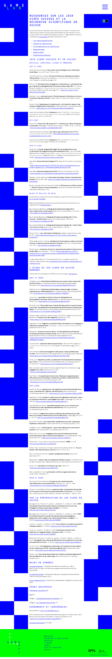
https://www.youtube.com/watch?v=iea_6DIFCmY (45, 619)
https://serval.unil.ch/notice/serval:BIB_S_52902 (45, 311)
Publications (73, 274)
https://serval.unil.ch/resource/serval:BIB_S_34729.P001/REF (49, 356)
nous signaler (43, 37)
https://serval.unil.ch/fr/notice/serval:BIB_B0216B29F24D (48, 485)
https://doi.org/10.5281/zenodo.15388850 (48, 520)
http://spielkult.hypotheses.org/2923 (41, 229)
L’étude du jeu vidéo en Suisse (42, 43)
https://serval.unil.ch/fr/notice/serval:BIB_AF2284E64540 (54, 108)
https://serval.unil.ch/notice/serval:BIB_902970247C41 (58, 285)
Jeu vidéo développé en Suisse (45, 602)
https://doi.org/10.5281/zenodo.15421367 (64, 526)
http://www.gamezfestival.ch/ (49, 611)
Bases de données (38, 49)
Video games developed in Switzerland (48, 598)
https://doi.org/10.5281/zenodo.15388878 (42, 534)
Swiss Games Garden (35, 566)
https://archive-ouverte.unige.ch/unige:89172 (56, 438)
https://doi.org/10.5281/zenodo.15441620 (42, 510)
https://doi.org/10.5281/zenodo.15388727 (68, 542)
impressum (105, 655)
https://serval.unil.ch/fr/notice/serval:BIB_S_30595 (65, 393)
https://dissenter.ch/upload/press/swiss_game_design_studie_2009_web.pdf (54, 173)
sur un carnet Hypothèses (37, 199)
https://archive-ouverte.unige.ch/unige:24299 (49, 157)
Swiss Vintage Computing (37, 580)
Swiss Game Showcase (36, 574)
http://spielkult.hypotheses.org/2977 (41, 213)
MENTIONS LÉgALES (95, 655)
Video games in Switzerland (37, 590)
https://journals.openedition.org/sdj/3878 (43, 372)
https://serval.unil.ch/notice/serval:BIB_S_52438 (53, 301)
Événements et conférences (41, 55)
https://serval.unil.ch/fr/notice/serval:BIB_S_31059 (46, 382)
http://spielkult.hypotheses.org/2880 (49, 245)
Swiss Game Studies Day (37, 623)
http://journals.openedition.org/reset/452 (43, 444)
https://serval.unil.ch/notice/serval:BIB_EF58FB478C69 (47, 319)
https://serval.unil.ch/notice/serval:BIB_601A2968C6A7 (51, 293)
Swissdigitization (45, 205)
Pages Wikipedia (38, 52)
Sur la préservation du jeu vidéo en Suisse (46, 46)
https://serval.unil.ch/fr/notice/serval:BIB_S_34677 (56, 364)
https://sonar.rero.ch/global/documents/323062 (50, 550)
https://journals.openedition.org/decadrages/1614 (51, 401)
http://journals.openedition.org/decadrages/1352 (52, 417)
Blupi (31, 594)
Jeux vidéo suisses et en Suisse (42, 40)
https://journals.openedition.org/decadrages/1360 (46, 128)
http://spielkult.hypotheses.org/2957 (41, 221)
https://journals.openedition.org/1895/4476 (44, 468)
